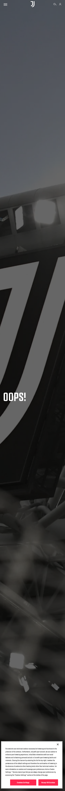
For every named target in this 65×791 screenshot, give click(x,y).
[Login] (60, 4)
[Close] (57, 744)
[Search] (55, 4)
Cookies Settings (23, 782)
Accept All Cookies (48, 782)
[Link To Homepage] (32, 4)
